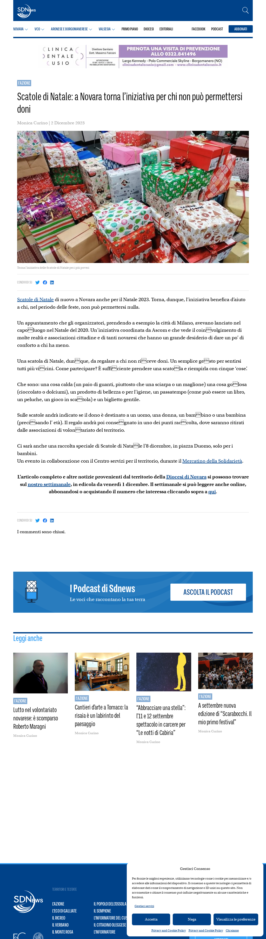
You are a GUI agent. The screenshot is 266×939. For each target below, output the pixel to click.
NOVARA (18, 29)
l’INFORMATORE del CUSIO (112, 918)
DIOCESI (149, 29)
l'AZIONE (24, 83)
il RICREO (58, 918)
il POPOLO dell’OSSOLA (110, 904)
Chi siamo (232, 930)
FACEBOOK (198, 29)
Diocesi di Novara (186, 477)
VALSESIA (105, 29)
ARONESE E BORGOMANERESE (69, 29)
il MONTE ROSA (62, 932)
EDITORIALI (166, 29)
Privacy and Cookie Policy (168, 930)
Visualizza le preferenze (235, 919)
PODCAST (217, 29)
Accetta (151, 919)
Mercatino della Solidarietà (212, 461)
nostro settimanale (49, 484)
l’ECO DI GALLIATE (64, 911)
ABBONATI (240, 29)
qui (212, 492)
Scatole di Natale (35, 299)
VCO (37, 29)
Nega (192, 919)
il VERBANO (60, 925)
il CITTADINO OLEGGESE (110, 925)
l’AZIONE (58, 904)
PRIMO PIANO (130, 29)
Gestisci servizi (144, 906)
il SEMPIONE (102, 911)
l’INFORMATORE (104, 932)
